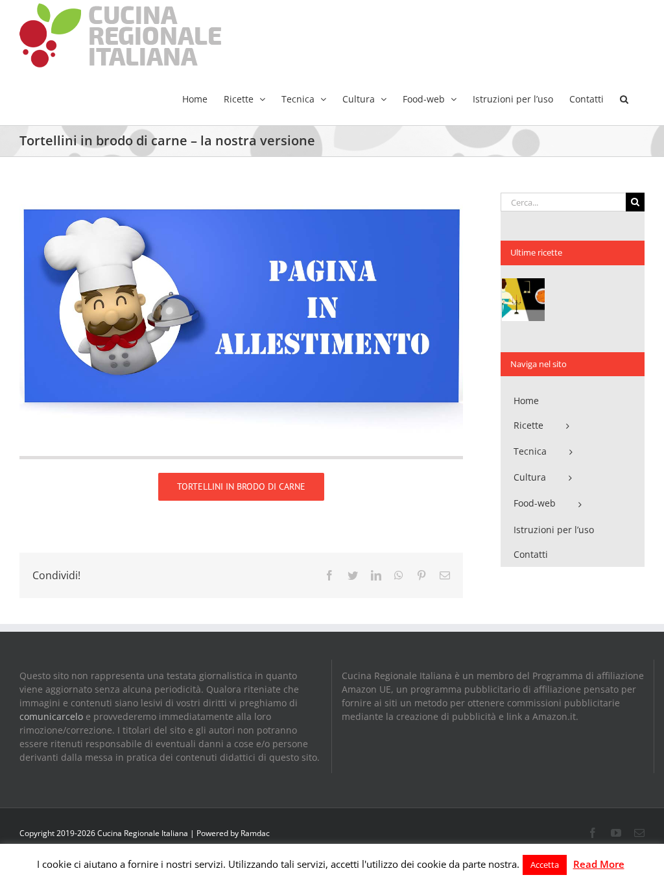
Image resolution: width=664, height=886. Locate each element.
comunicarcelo (51, 716)
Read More (598, 863)
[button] (624, 98)
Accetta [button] (544, 864)
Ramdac (255, 833)
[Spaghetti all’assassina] (523, 299)
